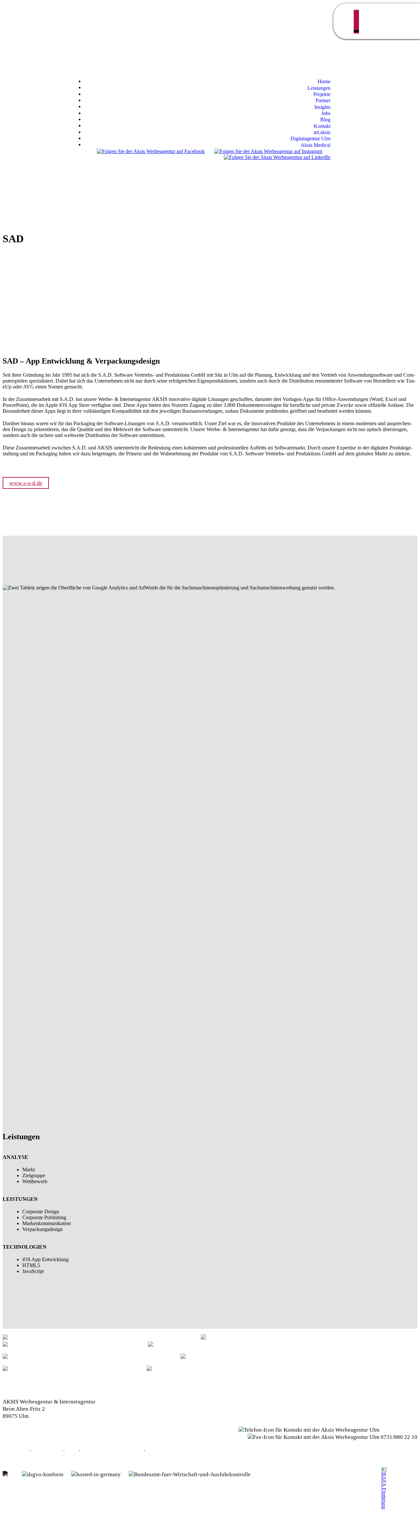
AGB (71, 1451)
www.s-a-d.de (25, 483)
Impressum (15, 1451)
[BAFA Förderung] (384, 1500)
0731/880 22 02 (399, 1430)
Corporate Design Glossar (112, 1451)
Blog (152, 1451)
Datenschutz (47, 1451)
